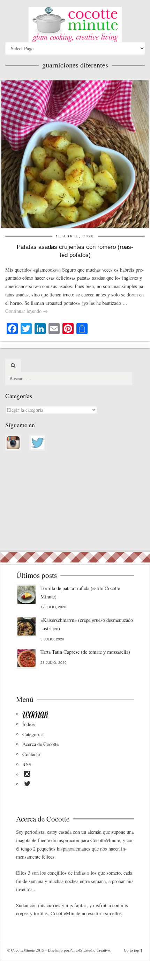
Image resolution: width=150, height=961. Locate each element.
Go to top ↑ (133, 950)
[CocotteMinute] (75, 24)
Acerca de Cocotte (40, 744)
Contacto (31, 754)
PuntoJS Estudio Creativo (89, 950)
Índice (28, 724)
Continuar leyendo (26, 311)
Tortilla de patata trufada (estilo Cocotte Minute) (80, 592)
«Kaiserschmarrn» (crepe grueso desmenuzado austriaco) (86, 624)
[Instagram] (27, 775)
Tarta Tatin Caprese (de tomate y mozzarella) (85, 651)
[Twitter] (27, 785)
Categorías (33, 734)
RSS (26, 764)
